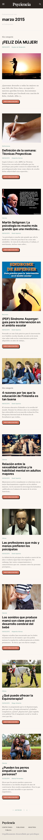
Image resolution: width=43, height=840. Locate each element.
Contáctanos (7, 827)
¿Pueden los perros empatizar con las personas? (15, 771)
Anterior (18, 810)
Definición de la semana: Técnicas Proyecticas (19, 152)
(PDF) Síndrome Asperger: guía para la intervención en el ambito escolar (21, 322)
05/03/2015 (6, 478)
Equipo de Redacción (18, 47)
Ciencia (4, 218)
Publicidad (20, 827)
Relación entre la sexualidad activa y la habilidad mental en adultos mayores (21, 469)
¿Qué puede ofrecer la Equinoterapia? (17, 697)
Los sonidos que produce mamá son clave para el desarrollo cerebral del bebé (19, 622)
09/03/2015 (6, 47)
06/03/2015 (6, 158)
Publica (8, 830)
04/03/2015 (6, 631)
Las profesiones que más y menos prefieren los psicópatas (20, 546)
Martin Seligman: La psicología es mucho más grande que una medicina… (21, 226)
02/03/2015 (6, 778)
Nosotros (32, 827)
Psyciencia (21, 4)
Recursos (5, 314)
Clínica (4, 538)
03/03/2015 (6, 703)
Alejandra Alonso (17, 158)
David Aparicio (16, 233)
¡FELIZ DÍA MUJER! (20, 42)
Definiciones (6, 146)
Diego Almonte (16, 703)
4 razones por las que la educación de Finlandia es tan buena (20, 396)
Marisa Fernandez (17, 778)
